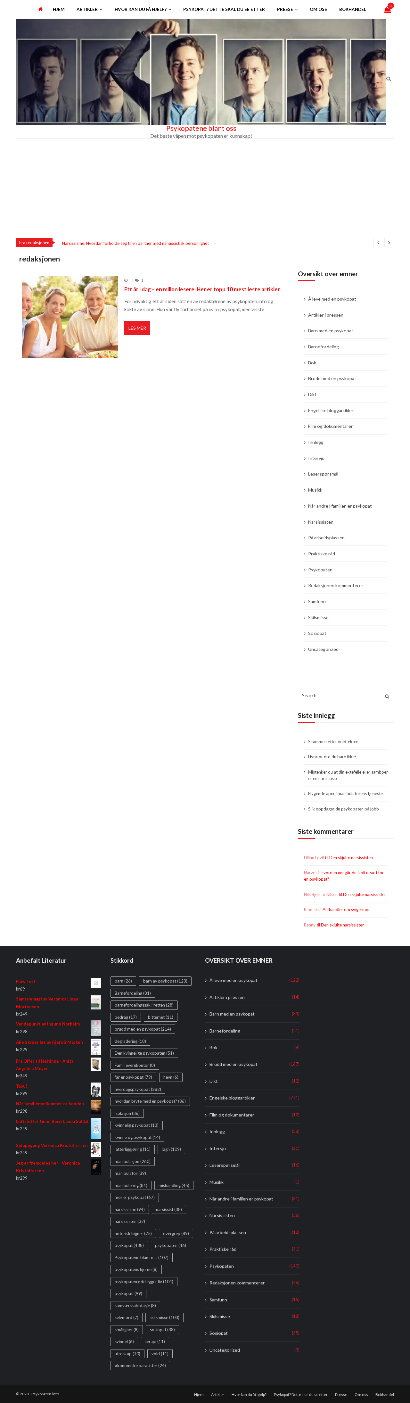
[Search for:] (346, 695)
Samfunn (317, 601)
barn (123, 981)
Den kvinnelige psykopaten (144, 1053)
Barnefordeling (323, 346)
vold (160, 1353)
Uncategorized (323, 649)
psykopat (129, 1245)
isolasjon (127, 1113)
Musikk (315, 490)
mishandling (174, 1185)
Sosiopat (317, 633)
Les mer (137, 328)
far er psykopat (133, 1077)
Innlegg (316, 442)
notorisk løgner (133, 1233)
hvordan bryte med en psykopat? (150, 1101)
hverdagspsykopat (138, 1089)
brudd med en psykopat (143, 1029)
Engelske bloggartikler (331, 410)
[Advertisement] (205, 187)
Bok (312, 362)
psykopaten (170, 1245)
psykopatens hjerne (136, 1269)
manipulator (130, 1173)
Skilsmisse (318, 617)
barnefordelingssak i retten (144, 1005)
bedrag (126, 1017)
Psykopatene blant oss (201, 128)
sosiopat (162, 1329)
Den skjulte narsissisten (351, 857)
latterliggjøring (133, 1149)
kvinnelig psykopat (137, 1125)
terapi (155, 1341)
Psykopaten (320, 569)
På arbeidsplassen (326, 537)
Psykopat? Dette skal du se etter (224, 9)
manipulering (131, 1185)
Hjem (59, 9)
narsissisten (130, 1221)
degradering (130, 1041)
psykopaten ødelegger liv (144, 1281)
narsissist (169, 1209)
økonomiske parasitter (140, 1365)
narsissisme (130, 1209)
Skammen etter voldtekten (333, 741)
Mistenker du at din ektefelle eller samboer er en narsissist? (348, 775)
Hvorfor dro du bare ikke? (332, 756)
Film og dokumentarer (330, 426)
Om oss (318, 9)
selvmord (126, 1317)
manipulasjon (133, 1161)
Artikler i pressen (325, 315)
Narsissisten (320, 522)
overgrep (176, 1233)
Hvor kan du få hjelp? (141, 9)
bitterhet (160, 1017)
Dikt (312, 394)
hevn (170, 1077)
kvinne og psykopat (137, 1137)
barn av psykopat (165, 981)
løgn (171, 1149)
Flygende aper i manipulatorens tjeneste (345, 793)
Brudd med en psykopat (332, 378)
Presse (285, 9)
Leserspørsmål (323, 474)
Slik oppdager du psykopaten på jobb (343, 808)
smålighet (127, 1329)
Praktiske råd (321, 553)
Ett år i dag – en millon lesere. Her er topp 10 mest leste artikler (202, 289)
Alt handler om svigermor (346, 909)
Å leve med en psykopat (332, 299)
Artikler (87, 9)
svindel (124, 1341)
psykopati (128, 1293)
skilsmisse (164, 1317)
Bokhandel (352, 9)
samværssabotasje (135, 1305)
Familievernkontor (135, 1065)
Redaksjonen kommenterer (336, 585)
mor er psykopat (135, 1197)
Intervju (316, 458)
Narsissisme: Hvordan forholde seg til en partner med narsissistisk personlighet (135, 243)
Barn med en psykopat (330, 330)
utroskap (127, 1353)
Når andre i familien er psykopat (340, 506)
